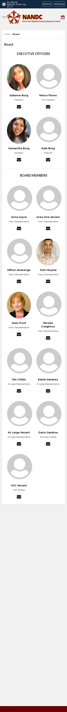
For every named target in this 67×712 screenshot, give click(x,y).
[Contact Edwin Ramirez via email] (48, 391)
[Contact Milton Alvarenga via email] (19, 281)
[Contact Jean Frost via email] (19, 334)
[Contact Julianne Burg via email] (19, 107)
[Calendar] (62, 17)
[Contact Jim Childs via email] (19, 391)
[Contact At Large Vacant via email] (19, 444)
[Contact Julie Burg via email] (48, 160)
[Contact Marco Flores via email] (48, 107)
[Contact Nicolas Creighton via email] (48, 338)
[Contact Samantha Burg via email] (19, 160)
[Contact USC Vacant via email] (19, 497)
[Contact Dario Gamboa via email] (48, 444)
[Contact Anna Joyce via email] (19, 228)
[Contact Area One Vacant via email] (48, 228)
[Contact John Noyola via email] (48, 281)
